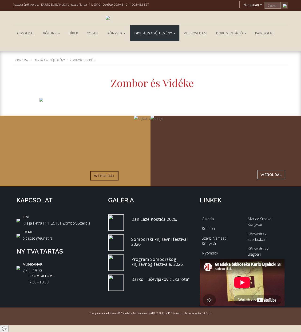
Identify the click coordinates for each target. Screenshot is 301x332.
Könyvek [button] (115, 33)
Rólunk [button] (50, 33)
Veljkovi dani (195, 33)
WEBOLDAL (104, 176)
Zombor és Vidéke (83, 60)
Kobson (208, 228)
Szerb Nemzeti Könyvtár (214, 241)
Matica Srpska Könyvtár (259, 221)
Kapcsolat (264, 33)
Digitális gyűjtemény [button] (153, 33)
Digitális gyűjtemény (49, 60)
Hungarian (251, 4)
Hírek (73, 33)
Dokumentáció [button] (230, 33)
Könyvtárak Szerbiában (257, 236)
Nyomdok (210, 253)
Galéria (208, 218)
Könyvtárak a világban (258, 251)
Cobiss (93, 33)
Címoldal (25, 33)
